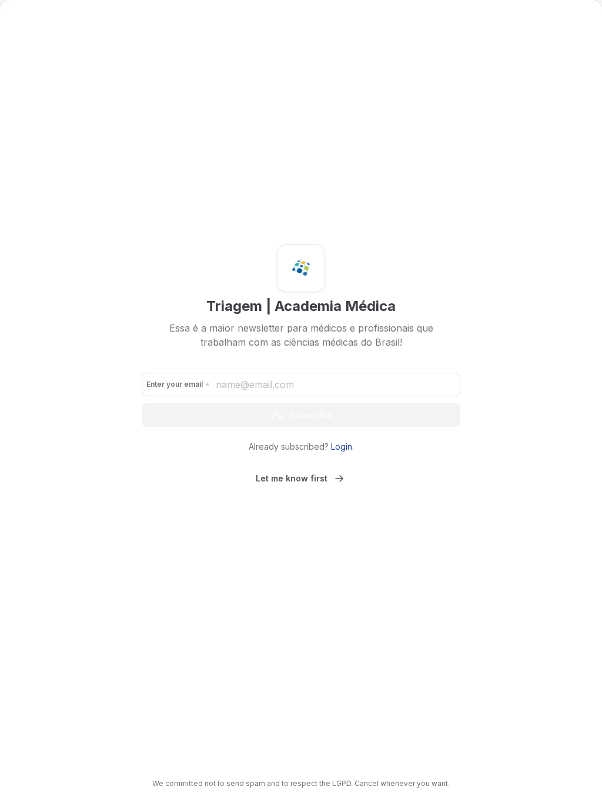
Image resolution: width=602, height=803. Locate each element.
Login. (342, 446)
